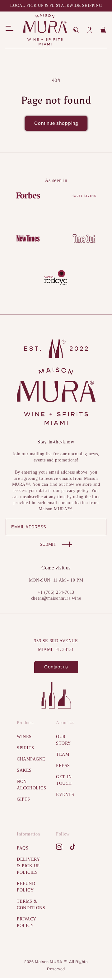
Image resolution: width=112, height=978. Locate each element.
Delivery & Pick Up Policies (28, 866)
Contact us (56, 666)
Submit (48, 544)
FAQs (22, 848)
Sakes (24, 770)
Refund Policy (26, 886)
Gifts (23, 799)
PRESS (63, 765)
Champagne (28, 759)
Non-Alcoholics (28, 784)
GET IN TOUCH (64, 780)
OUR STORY (63, 740)
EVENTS (65, 794)
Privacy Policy (26, 922)
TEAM (62, 754)
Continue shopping (56, 123)
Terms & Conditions (28, 904)
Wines (24, 736)
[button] (76, 30)
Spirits (25, 748)
